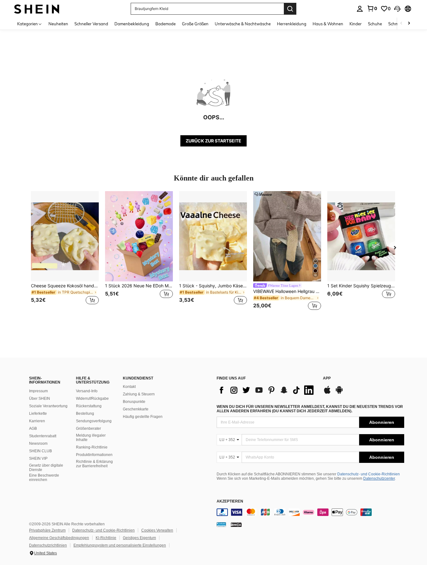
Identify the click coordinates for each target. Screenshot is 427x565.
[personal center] (360, 8)
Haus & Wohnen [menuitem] (328, 23)
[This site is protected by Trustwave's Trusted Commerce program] (221, 524)
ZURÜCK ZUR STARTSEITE (213, 140)
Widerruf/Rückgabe (92, 398)
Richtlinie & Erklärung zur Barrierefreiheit (94, 463)
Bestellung (85, 413)
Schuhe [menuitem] (375, 23)
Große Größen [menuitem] (195, 23)
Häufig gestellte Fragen (143, 416)
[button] (397, 8)
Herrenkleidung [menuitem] (291, 23)
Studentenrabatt (42, 436)
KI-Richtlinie (106, 538)
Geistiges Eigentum (139, 538)
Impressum (38, 391)
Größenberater (88, 428)
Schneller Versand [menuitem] (91, 23)
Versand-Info (87, 391)
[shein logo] (36, 8)
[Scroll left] (401, 23)
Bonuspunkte (134, 401)
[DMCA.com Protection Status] (236, 524)
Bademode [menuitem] (165, 23)
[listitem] (65, 251)
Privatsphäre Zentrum (47, 530)
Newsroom (38, 443)
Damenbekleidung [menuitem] (131, 23)
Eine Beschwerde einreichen (44, 477)
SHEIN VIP (38, 458)
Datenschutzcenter (379, 478)
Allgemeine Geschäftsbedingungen (59, 538)
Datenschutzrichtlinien (48, 545)
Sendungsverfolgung (94, 421)
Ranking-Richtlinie (92, 447)
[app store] (327, 393)
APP (327, 378)
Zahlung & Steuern (139, 394)
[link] (372, 8)
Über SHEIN (39, 398)
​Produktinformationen (94, 455)
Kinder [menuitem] (355, 23)
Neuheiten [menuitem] (58, 23)
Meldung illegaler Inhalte (91, 437)
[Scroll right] (409, 23)
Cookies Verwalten (157, 530)
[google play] (339, 393)
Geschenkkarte (135, 409)
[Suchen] (290, 9)
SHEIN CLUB (40, 451)
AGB (33, 428)
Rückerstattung (89, 406)
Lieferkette (38, 413)
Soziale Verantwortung (48, 406)
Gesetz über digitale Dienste (46, 467)
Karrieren (37, 421)
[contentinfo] (310, 512)
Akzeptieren (230, 501)
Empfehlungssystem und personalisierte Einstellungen (119, 545)
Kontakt (129, 386)
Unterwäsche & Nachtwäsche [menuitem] (243, 23)
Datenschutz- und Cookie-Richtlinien (368, 474)
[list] (267, 390)
